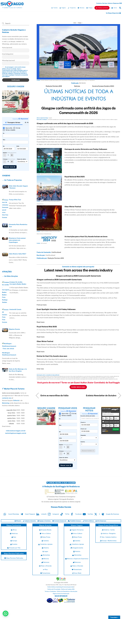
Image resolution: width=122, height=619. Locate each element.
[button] (5, 613)
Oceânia (14, 544)
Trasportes (72, 7)
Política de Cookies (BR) (68, 589)
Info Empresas (101, 521)
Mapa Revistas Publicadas (14, 558)
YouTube (90, 514)
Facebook (78, 514)
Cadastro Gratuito (30, 521)
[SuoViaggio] (12, 5)
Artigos (90, 7)
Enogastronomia (77, 548)
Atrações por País (14, 548)
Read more (40, 322)
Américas (14, 533)
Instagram (55, 514)
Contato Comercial (60, 521)
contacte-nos (6, 398)
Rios (45, 569)
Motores (46, 558)
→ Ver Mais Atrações (10, 276)
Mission (18, 521)
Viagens (63, 7)
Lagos (46, 551)
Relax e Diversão (46, 566)
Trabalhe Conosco (75, 521)
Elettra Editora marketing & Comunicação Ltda (60, 587)
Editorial (16, 400)
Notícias (77, 86)
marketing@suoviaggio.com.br (15, 433)
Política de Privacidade (53, 589)
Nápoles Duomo (14, 329)
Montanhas (46, 555)
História (46, 548)
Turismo (55, 7)
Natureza (46, 562)
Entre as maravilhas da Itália (54, 395)
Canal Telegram (30, 514)
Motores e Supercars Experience (77, 558)
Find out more (42, 305)
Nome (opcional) (7, 47)
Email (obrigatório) (7, 54)
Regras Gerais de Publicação (61, 593)
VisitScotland (56, 252)
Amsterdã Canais (15, 309)
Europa (100, 86)
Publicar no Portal (103, 7)
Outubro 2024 (109, 86)
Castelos (46, 540)
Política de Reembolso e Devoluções (67, 591)
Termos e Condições (50, 591)
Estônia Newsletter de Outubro (101, 395)
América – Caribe (109, 530)
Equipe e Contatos (45, 521)
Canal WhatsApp (13, 514)
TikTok (67, 514)
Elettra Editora (89, 521)
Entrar (115, 7)
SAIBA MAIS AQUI (78, 387)
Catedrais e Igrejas (46, 544)
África (14, 530)
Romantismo (46, 573)
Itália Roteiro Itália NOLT (17, 254)
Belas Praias (46, 537)
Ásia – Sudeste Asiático (108, 537)
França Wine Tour (15, 199)
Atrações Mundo (46, 530)
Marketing (5, 403)
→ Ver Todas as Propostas (12, 180)
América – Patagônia (109, 533)
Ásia (14, 537)
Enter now (40, 369)
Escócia (95, 86)
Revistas (81, 7)
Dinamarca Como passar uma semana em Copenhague (17, 240)
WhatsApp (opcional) (8, 60)
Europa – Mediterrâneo (109, 540)
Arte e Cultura (46, 533)
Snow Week (77, 573)
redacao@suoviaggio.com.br (15, 430)
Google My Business (112, 514)
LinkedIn (44, 514)
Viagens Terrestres (77, 530)
